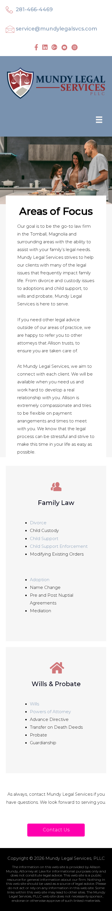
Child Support (44, 538)
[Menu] (99, 119)
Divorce (38, 522)
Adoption (39, 579)
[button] (56, 830)
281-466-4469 (34, 9)
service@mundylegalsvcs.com (56, 29)
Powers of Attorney (50, 711)
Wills (34, 704)
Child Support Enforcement (59, 546)
